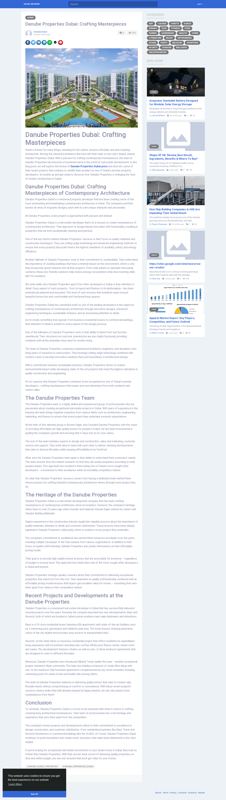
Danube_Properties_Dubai (78, 766)
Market (201, 792)
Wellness (181, 47)
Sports (153, 47)
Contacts (182, 792)
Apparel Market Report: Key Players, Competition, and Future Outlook (172, 320)
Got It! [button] (34, 794)
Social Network (32, 4)
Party (164, 42)
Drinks (153, 28)
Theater (166, 47)
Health (183, 33)
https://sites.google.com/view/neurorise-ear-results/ (175, 265)
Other (152, 42)
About (158, 792)
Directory (192, 792)
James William (158, 115)
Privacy (173, 792)
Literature (155, 38)
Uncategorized (158, 52)
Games (153, 33)
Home (30, 17)
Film (163, 28)
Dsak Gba (156, 279)
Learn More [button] (15, 784)
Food (187, 28)
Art (151, 23)
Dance (187, 23)
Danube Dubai (40, 32)
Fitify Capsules (158, 170)
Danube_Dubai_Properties (42, 766)
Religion (177, 42)
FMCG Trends (158, 333)
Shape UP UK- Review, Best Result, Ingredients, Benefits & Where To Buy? (173, 157)
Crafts (175, 23)
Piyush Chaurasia (159, 224)
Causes (162, 23)
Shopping (192, 42)
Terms (166, 792)
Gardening (167, 33)
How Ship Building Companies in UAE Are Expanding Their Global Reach (174, 211)
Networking (185, 38)
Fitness (175, 28)
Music (169, 38)
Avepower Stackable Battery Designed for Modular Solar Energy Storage (173, 102)
